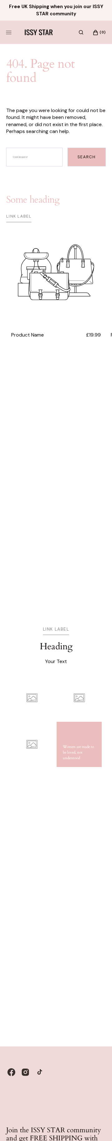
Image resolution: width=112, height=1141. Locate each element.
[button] (81, 32)
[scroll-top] (98, 1127)
